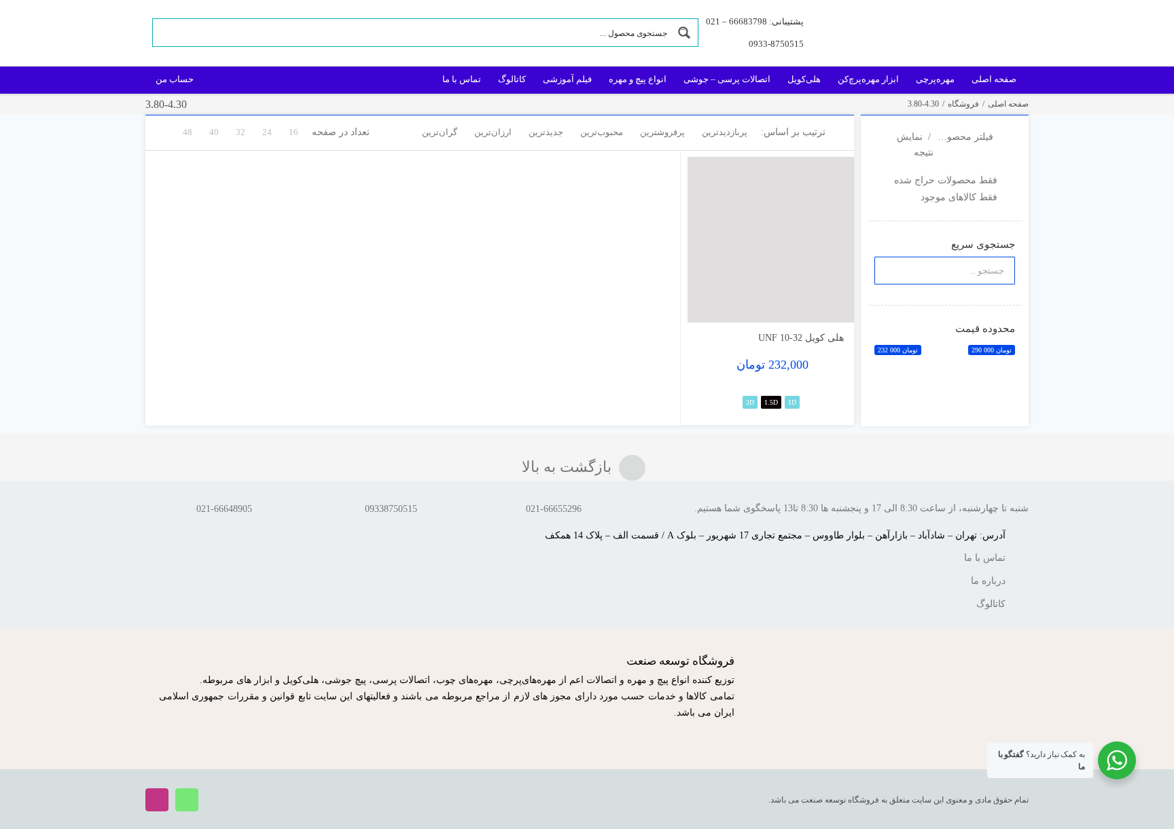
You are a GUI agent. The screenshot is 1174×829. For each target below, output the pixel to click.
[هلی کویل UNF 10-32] (771, 240)
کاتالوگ (991, 604)
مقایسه (815, 306)
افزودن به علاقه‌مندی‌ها (711, 302)
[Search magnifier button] (684, 32)
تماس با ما (985, 558)
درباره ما (988, 581)
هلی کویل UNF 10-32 (801, 338)
